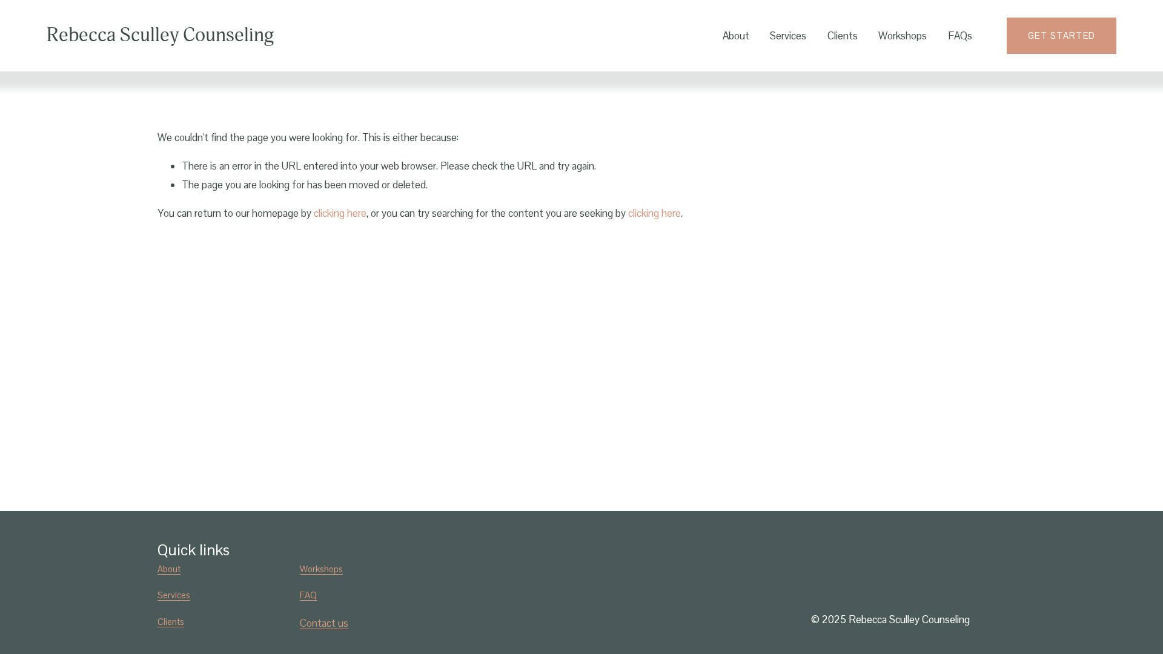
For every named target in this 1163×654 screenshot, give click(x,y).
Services (788, 35)
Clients (842, 35)
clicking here (340, 213)
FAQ (308, 595)
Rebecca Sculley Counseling (160, 35)
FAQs (960, 35)
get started (1062, 35)
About (736, 35)
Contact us (324, 623)
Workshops (902, 35)
